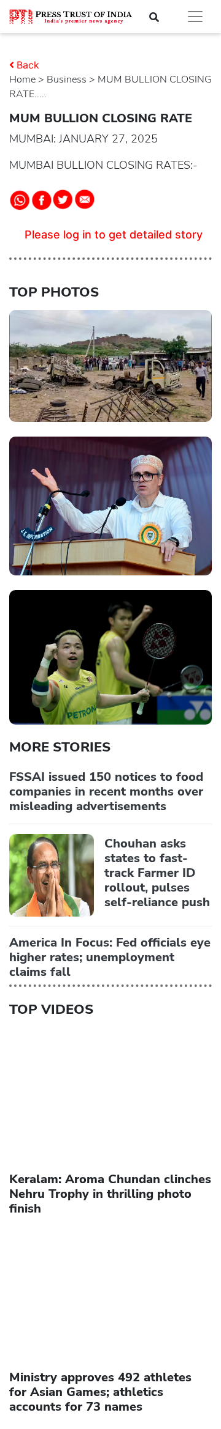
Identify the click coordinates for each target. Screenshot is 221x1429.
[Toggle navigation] (195, 16)
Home (22, 79)
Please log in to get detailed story (114, 234)
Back (28, 65)
